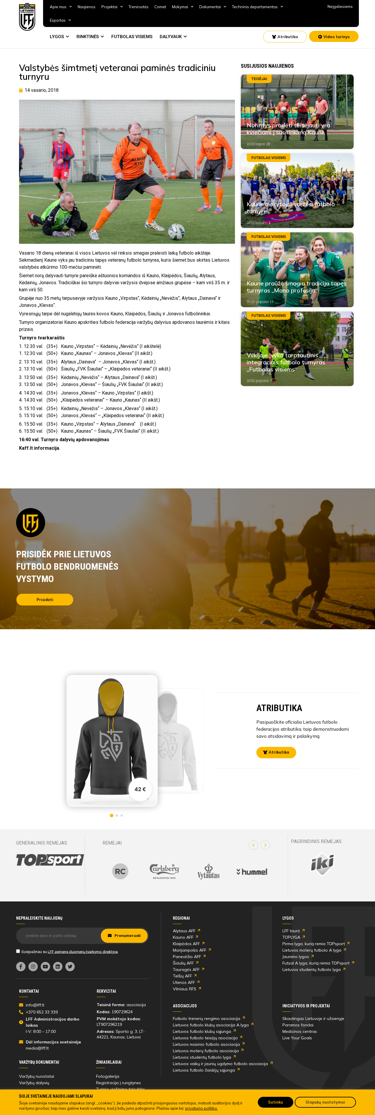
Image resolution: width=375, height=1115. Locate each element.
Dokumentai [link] (210, 6)
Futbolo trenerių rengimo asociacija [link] (206, 1018)
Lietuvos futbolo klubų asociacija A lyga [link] (211, 1025)
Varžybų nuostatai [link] (36, 1076)
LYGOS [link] (57, 36)
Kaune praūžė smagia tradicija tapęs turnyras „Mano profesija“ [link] (297, 287)
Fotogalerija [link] (107, 1076)
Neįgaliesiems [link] (340, 6)
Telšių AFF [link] (182, 976)
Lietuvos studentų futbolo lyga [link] (311, 969)
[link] (27, 17)
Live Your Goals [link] (297, 1037)
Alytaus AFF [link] (184, 930)
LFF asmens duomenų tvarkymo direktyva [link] (83, 951)
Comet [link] (160, 6)
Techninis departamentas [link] (255, 6)
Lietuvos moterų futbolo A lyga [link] (311, 950)
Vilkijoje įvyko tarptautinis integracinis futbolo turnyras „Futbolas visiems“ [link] (286, 362)
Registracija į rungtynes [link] (118, 1082)
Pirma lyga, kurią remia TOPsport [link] (313, 943)
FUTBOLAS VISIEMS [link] (131, 36)
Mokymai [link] (180, 6)
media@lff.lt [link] (37, 1048)
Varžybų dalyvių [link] (34, 1082)
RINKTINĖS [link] (87, 36)
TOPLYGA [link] (291, 937)
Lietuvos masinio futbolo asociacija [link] (206, 1044)
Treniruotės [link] (139, 6)
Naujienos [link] (87, 6)
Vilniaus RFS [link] (184, 989)
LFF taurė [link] (291, 930)
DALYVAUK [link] (171, 36)
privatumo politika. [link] (201, 1108)
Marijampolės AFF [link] (189, 950)
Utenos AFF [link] (184, 982)
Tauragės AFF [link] (186, 969)
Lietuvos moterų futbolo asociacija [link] (206, 1050)
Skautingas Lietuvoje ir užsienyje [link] (313, 1018)
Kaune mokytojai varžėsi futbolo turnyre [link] (291, 207)
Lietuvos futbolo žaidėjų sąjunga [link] (204, 1070)
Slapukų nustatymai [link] (325, 1102)
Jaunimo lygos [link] (295, 956)
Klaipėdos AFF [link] (186, 943)
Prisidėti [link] (45, 599)
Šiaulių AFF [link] (183, 963)
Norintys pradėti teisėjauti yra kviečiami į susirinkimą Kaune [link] (288, 128)
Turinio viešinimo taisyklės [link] (120, 1089)
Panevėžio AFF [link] (187, 956)
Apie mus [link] (58, 6)
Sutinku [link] (275, 1102)
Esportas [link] (58, 20)
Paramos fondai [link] (297, 1025)
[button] (253, 845)
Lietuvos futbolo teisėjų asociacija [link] (205, 1037)
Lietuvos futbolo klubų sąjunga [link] (202, 1031)
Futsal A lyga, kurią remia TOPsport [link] (316, 963)
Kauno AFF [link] (183, 937)
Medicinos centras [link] (299, 1031)
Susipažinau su (69, 951)
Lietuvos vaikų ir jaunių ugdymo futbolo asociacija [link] (220, 1063)
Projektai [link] (109, 6)
